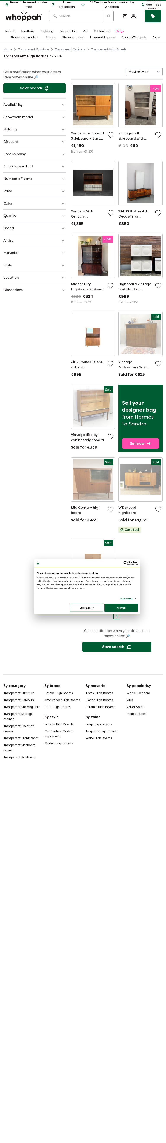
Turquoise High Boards (102, 731)
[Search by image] (108, 16)
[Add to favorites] (110, 135)
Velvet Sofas (135, 707)
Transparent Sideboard (19, 757)
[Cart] (125, 16)
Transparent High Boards (108, 49)
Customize (85, 607)
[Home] (23, 16)
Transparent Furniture (33, 49)
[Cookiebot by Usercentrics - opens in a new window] (125, 563)
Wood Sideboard (138, 693)
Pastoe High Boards (59, 693)
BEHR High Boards (58, 707)
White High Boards (99, 738)
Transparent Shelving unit (21, 707)
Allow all (121, 607)
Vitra (130, 700)
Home (7, 49)
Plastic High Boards (99, 700)
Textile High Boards (99, 693)
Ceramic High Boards (100, 707)
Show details (126, 598)
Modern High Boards (59, 743)
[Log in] (133, 16)
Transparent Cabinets (70, 49)
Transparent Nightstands (21, 738)
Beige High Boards (99, 724)
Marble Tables (136, 714)
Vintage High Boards (59, 724)
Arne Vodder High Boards (62, 700)
